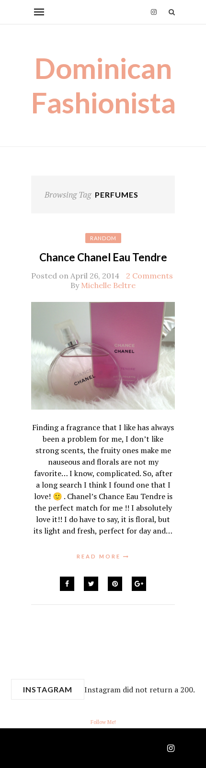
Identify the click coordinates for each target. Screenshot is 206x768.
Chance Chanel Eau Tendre (103, 257)
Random (103, 238)
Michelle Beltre (108, 285)
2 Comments (149, 275)
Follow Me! (103, 722)
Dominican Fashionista (103, 85)
